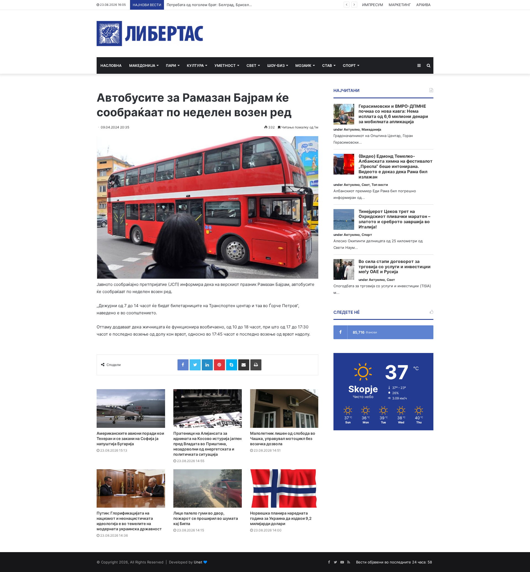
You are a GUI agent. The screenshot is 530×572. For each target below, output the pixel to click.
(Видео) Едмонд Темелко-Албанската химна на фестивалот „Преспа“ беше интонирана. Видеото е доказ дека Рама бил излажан (396, 167)
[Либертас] (150, 33)
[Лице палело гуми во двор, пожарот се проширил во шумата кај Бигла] (207, 488)
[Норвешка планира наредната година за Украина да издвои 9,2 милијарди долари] (284, 488)
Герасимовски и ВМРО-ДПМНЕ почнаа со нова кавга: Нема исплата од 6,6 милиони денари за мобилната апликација (393, 114)
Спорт (349, 65)
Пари (171, 65)
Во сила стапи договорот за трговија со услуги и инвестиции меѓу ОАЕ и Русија (395, 266)
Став (327, 65)
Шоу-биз (276, 65)
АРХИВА (423, 4)
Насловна (110, 65)
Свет (251, 65)
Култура (195, 65)
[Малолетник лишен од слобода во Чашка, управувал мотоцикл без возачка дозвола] (284, 408)
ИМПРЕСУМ (372, 4)
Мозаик (303, 65)
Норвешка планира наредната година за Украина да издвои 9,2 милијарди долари (281, 518)
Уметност (225, 65)
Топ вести (380, 185)
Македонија (142, 65)
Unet (198, 562)
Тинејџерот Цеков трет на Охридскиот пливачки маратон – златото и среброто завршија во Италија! (394, 219)
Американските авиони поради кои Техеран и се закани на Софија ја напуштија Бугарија (130, 438)
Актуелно (352, 129)
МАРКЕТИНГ (400, 4)
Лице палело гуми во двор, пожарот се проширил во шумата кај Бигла (205, 518)
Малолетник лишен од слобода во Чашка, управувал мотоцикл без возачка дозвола (282, 438)
